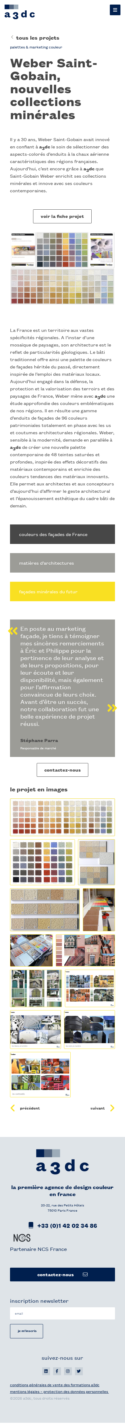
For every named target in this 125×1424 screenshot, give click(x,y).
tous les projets (37, 37)
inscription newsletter (39, 1300)
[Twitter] (79, 1371)
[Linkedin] (46, 1371)
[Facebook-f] (57, 1371)
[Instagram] (68, 1371)
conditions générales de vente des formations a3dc (55, 1384)
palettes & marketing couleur (36, 47)
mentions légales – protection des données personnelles (59, 1391)
